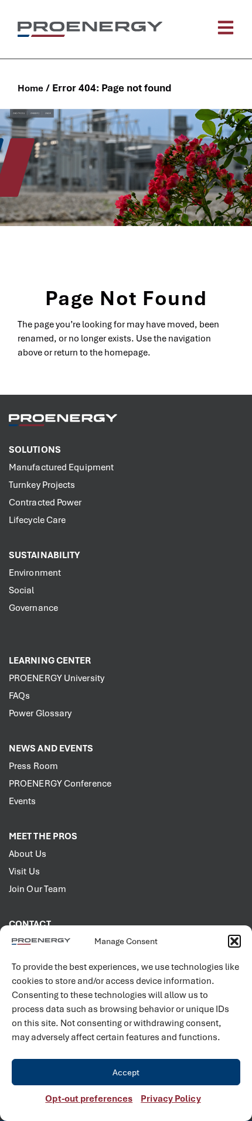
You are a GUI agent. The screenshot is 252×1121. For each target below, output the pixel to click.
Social (22, 590)
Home (30, 88)
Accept (126, 1072)
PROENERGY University (56, 678)
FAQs (19, 696)
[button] (234, 941)
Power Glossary (40, 713)
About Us (27, 854)
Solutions (35, 450)
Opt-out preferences (88, 1099)
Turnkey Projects (42, 485)
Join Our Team (37, 889)
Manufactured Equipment (61, 467)
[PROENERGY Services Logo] (90, 29)
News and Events (51, 748)
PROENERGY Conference (60, 784)
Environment (35, 573)
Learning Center (50, 661)
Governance (33, 608)
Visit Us (24, 871)
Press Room (33, 766)
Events (22, 801)
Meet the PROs (43, 836)
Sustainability (44, 555)
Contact (30, 924)
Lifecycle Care (37, 520)
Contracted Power (45, 502)
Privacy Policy (170, 1099)
